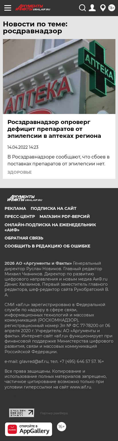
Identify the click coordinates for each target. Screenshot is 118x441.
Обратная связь (24, 238)
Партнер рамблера (54, 413)
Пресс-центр (20, 216)
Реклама (15, 208)
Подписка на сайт (53, 208)
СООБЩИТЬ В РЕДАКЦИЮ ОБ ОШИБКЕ (47, 246)
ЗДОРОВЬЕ (19, 172)
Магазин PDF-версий (65, 216)
